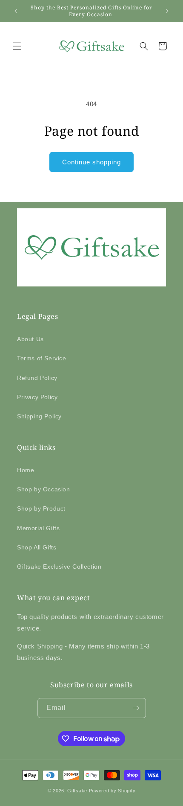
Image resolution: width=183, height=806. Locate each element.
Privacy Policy (37, 397)
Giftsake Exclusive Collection (59, 566)
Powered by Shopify (112, 790)
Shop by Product (41, 508)
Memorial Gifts (38, 528)
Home (25, 470)
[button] (17, 46)
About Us (30, 339)
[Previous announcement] (15, 11)
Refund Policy (37, 377)
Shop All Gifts (36, 547)
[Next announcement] (167, 11)
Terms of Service (41, 358)
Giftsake (77, 790)
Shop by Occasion (43, 489)
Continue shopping (91, 162)
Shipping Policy (39, 416)
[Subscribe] (136, 708)
